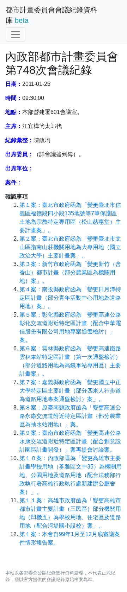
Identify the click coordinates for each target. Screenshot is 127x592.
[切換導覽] (15, 34)
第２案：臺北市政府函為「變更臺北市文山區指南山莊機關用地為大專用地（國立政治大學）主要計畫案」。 (70, 247)
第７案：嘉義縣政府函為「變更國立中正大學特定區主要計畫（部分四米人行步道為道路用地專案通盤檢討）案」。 (70, 390)
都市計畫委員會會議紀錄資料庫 (51, 15)
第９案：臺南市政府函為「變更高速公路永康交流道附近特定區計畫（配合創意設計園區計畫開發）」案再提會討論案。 (70, 441)
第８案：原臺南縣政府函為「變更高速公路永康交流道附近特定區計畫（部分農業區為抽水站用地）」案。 (70, 416)
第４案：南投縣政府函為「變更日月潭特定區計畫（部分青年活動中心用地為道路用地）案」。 (70, 297)
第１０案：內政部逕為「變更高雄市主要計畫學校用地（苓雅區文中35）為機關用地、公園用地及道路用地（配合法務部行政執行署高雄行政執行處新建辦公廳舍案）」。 (70, 475)
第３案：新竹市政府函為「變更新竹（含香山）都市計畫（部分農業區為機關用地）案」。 (70, 272)
